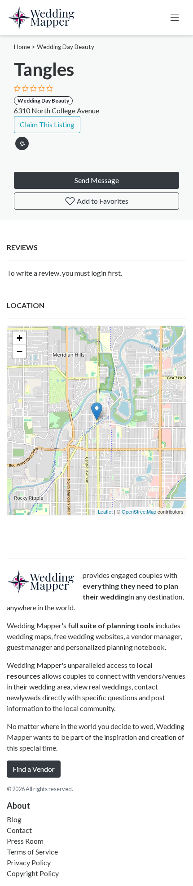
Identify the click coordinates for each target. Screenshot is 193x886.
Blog (14, 819)
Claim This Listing (47, 124)
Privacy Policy (29, 862)
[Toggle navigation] (174, 17)
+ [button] (19, 338)
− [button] (19, 351)
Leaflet (105, 511)
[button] (22, 142)
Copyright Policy (33, 873)
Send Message (97, 180)
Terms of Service (32, 851)
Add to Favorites (101, 201)
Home (22, 46)
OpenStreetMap (139, 511)
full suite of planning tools (111, 625)
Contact (19, 830)
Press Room (25, 841)
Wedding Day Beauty (65, 46)
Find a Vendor (34, 769)
